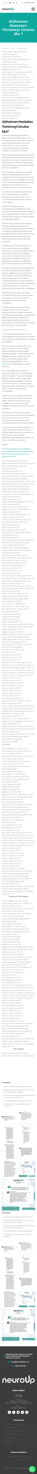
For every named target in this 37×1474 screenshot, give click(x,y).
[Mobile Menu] (33, 9)
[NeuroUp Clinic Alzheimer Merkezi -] (8, 9)
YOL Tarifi (18, 1396)
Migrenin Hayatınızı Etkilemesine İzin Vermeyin (18, 1086)
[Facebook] (3, 2)
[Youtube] (10, 2)
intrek (13, 48)
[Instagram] (13, 2)
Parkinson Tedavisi (8, 1441)
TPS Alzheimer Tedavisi (9, 1427)
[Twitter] (6, 2)
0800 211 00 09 (22, 1401)
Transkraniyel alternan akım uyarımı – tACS (15, 1431)
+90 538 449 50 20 (25, 1403)
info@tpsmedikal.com (18, 1408)
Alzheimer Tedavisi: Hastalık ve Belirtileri (14, 1424)
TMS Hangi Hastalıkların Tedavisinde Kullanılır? (17, 1100)
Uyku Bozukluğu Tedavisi (10, 1437)
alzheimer (6, 364)
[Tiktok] (16, 2)
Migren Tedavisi (7, 1444)
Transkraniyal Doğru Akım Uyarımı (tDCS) (15, 1434)
